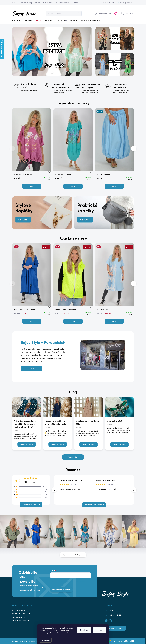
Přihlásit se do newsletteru (61, 590)
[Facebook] (106, 620)
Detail (32, 186)
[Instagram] (110, 620)
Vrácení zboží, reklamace (43, 3)
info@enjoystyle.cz (115, 611)
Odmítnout (84, 630)
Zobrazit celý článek (26, 444)
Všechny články (73, 457)
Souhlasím (100, 630)
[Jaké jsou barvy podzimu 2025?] (88, 407)
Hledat (78, 13)
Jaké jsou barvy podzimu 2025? (88, 422)
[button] (133, 148)
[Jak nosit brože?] (119, 407)
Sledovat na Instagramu (75, 555)
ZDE (41, 635)
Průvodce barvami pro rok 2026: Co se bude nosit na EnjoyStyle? (25, 423)
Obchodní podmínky (19, 617)
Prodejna (22, 3)
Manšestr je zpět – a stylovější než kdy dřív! (55, 422)
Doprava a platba (18, 610)
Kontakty (76, 3)
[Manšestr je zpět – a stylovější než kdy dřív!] (57, 407)
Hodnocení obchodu (62, 3)
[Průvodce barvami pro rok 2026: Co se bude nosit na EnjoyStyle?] (26, 407)
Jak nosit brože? (114, 420)
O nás (14, 3)
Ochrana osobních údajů (20, 620)
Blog (30, 3)
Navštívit (31, 369)
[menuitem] (17, 20)
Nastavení (46, 640)
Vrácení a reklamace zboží (21, 614)
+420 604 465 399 (115, 615)
